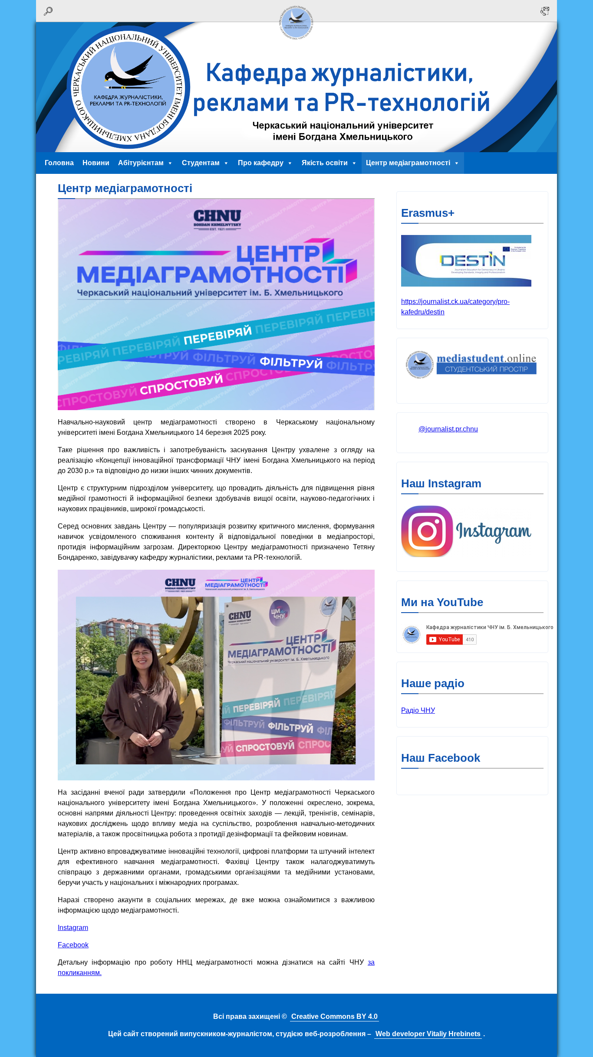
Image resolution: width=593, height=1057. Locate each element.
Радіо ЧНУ (418, 710)
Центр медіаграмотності (408, 162)
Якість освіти (325, 162)
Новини (95, 162)
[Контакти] (545, 11)
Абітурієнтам (141, 162)
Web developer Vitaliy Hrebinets (428, 1033)
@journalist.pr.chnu (448, 429)
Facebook (73, 945)
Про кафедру (260, 162)
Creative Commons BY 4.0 (334, 1016)
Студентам (201, 162)
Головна (59, 162)
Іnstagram (73, 927)
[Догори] (296, 42)
